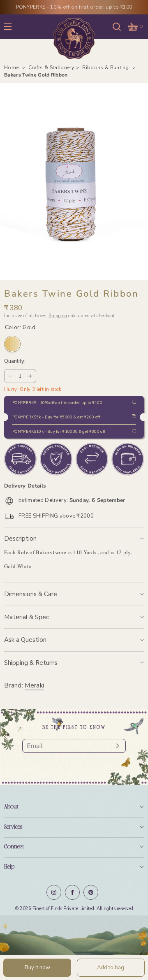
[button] (116, 26)
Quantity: (14, 361)
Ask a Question (25, 640)
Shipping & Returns (31, 663)
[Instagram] (54, 892)
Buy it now (37, 967)
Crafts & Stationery (51, 67)
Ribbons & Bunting (106, 67)
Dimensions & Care (30, 594)
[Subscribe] (115, 746)
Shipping (58, 316)
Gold (12, 344)
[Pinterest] (91, 892)
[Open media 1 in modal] (74, 181)
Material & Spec (26, 617)
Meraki (34, 685)
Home (12, 67)
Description (20, 538)
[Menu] (14, 26)
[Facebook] (72, 892)
